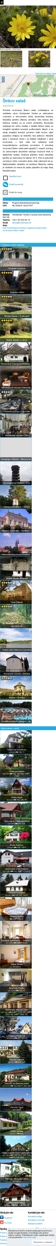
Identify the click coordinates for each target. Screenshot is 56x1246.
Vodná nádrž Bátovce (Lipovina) (16, 650)
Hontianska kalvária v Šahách (17, 507)
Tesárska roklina (17, 292)
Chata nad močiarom (16, 749)
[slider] (8, 106)
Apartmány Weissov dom (16, 1010)
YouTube (8, 1223)
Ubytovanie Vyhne (17, 1202)
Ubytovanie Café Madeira (16, 869)
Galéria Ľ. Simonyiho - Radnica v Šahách (16, 530)
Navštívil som (15, 176)
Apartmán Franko (17, 988)
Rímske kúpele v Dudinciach (16, 316)
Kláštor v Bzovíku (17, 697)
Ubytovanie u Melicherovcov (17, 821)
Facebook (8, 1218)
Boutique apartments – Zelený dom (16, 940)
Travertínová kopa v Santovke (17, 411)
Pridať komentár (16, 184)
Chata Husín (16, 797)
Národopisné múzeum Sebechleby (16, 387)
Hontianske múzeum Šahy (17, 435)
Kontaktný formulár (36, 1220)
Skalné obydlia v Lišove (16, 340)
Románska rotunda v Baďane (17, 674)
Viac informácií (29, 1237)
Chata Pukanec (17, 845)
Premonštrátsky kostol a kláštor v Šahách (16, 554)
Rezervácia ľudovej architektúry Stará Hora (16, 364)
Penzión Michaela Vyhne (17, 1179)
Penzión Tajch (16, 1107)
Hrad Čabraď (17, 602)
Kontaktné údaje (35, 1216)
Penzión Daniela (16, 1059)
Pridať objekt (5, 1233)
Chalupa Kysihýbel (17, 893)
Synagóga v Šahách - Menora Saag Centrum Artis (16, 459)
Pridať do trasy (15, 192)
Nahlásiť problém (35, 1224)
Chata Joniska (16, 1131)
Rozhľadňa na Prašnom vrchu (16, 483)
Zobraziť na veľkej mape (45, 73)
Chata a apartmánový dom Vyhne (17, 1153)
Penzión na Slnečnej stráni (17, 1083)
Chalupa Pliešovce (16, 1036)
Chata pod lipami (16, 771)
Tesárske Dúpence (16, 268)
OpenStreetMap (41, 95)
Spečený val (16, 626)
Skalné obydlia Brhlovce (17, 578)
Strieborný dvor (17, 916)
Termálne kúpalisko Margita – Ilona (16, 721)
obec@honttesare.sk (21, 222)
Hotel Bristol (17, 964)
